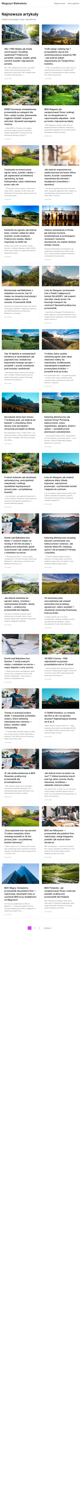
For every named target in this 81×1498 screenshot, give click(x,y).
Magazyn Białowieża (14, 3)
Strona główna (73, 3)
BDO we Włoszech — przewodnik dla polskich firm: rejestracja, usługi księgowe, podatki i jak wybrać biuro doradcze (59, 836)
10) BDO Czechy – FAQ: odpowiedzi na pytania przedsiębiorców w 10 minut (58, 661)
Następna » (48, 928)
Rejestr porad (59, 3)
